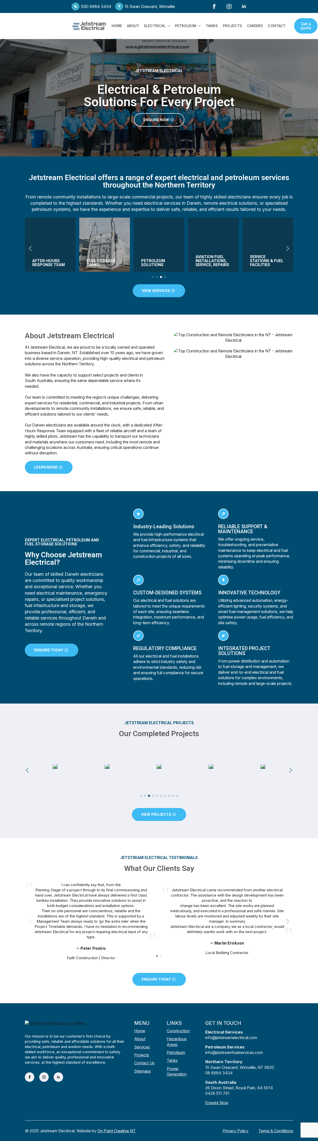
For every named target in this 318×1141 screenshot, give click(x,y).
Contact (276, 26)
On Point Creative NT (116, 1130)
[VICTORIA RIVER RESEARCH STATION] (262, 766)
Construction (178, 1030)
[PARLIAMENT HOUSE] (107, 766)
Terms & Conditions (275, 1130)
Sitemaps (142, 1071)
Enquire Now (216, 1102)
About (133, 26)
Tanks (212, 26)
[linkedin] (243, 6)
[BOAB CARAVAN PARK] (210, 766)
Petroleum (185, 26)
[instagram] (229, 6)
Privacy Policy (235, 1130)
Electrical (154, 26)
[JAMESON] (159, 766)
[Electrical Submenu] (167, 26)
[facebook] (214, 6)
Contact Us (144, 1062)
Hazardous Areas (177, 1041)
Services (142, 1047)
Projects (232, 26)
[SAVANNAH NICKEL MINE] (55, 766)
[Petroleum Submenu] (198, 26)
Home (117, 26)
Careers (255, 26)
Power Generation (177, 1071)
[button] (30, 248)
